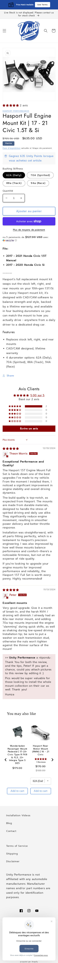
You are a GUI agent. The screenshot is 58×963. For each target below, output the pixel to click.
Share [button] (10, 376)
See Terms (42, 4)
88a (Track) (13, 183)
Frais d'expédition (11, 148)
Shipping (12, 854)
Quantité (8, 191)
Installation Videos (18, 815)
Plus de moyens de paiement (29, 229)
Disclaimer (12, 861)
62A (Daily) (13, 175)
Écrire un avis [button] (29, 428)
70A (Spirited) (40, 175)
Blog (9, 823)
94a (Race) (38, 183)
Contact (11, 831)
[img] (11, 449)
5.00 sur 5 (37, 395)
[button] (4, 31)
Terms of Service (17, 846)
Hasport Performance (16, 111)
